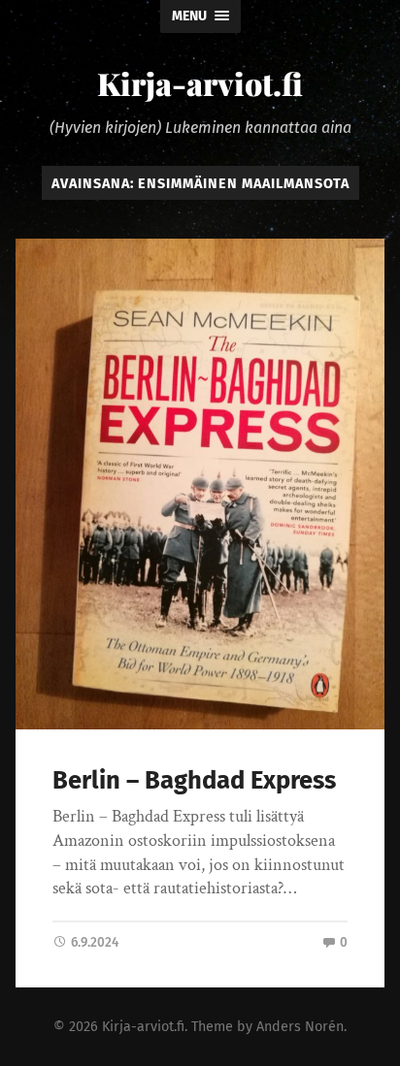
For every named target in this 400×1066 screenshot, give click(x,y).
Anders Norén (300, 1026)
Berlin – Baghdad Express (194, 780)
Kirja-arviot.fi (200, 83)
